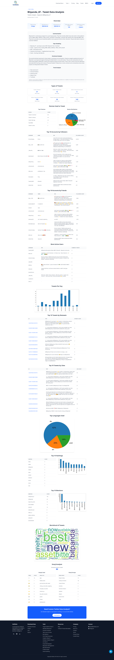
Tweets (29, 628)
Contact (75, 630)
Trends (81, 3)
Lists (29, 630)
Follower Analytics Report (48, 640)
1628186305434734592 (33, 359)
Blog (77, 3)
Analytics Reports (47, 638)
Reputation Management (48, 645)
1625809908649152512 (33, 337)
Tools (67, 3)
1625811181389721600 (33, 332)
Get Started (57, 615)
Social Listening (46, 651)
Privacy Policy (76, 634)
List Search (45, 642)
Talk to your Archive (47, 632)
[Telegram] (111, 651)
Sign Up (98, 3)
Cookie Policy (76, 636)
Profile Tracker (46, 649)
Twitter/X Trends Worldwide (64, 628)
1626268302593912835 (33, 411)
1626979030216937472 (33, 323)
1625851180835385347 (33, 340)
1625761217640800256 (33, 351)
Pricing (73, 3)
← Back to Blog (30, 9)
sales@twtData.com (94, 626)
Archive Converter (47, 630)
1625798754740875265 (33, 348)
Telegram (92, 628)
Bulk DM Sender (46, 647)
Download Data (59, 3)
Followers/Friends (32, 626)
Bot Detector (46, 634)
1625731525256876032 (33, 354)
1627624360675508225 (33, 393)
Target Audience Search (48, 626)
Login (92, 3)
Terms (74, 632)
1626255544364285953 (33, 344)
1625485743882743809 (33, 328)
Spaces (29, 632)
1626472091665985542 (33, 385)
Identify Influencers (47, 628)
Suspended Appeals (47, 643)
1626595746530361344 (33, 408)
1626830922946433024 (33, 403)
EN (87, 3)
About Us (75, 628)
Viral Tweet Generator (48, 636)
